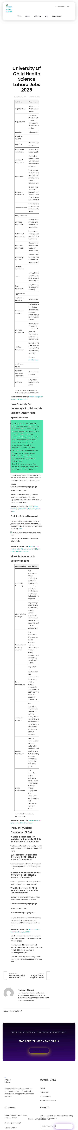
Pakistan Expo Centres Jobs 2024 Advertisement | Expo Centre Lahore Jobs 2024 (24, 549)
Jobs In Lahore (34, 97)
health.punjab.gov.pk (36, 360)
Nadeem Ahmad (21, 97)
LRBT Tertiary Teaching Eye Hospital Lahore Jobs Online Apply (25, 508)
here (20, 529)
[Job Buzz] (9, 8)
